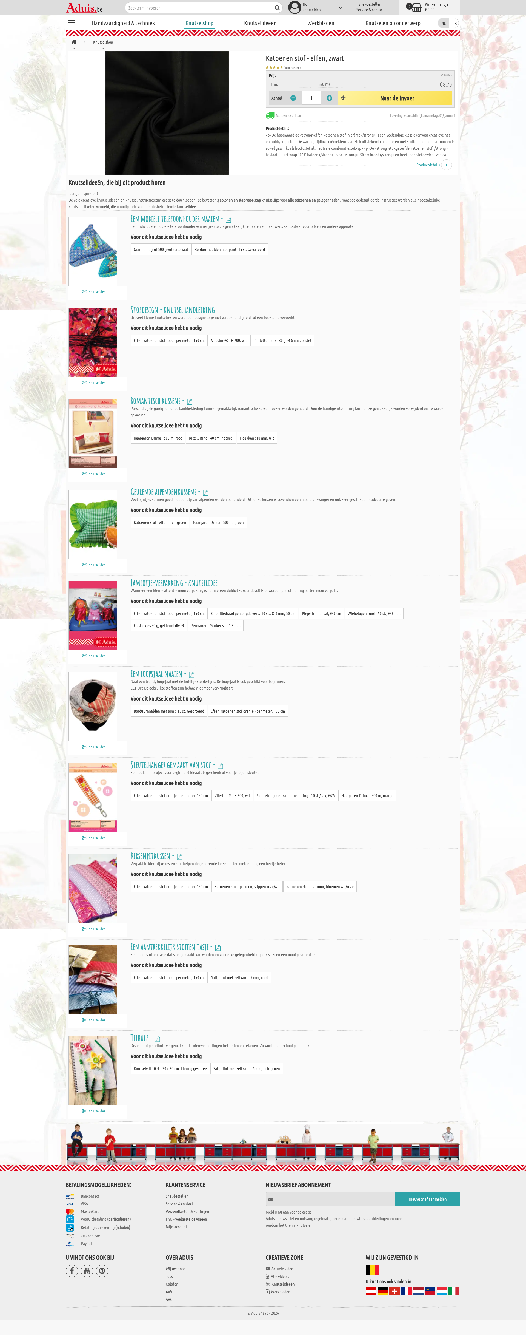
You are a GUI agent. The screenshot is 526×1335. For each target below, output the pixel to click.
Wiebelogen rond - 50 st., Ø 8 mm (374, 613)
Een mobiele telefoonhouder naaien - (177, 218)
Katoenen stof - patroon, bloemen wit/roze (320, 886)
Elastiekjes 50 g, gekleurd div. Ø (159, 625)
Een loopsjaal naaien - (159, 673)
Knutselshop (199, 22)
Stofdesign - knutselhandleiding (173, 309)
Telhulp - (142, 1037)
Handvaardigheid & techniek (123, 22)
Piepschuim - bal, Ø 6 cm (321, 613)
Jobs (169, 1276)
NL (443, 22)
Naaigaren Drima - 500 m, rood (158, 437)
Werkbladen (321, 22)
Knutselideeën (260, 22)
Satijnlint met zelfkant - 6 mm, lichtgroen (246, 1068)
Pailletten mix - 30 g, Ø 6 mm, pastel (282, 340)
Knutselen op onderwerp (393, 22)
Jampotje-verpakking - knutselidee (174, 582)
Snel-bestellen (370, 4)
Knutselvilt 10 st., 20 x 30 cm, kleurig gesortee (170, 1068)
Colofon (172, 1283)
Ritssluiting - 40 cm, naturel (211, 437)
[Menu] (71, 21)
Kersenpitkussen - (153, 855)
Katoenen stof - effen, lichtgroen (160, 522)
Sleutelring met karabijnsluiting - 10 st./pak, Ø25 (296, 795)
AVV (169, 1291)
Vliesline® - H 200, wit (229, 340)
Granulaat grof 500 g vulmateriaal (161, 249)
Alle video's (280, 1276)
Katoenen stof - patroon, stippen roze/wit (247, 886)
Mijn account (176, 1226)
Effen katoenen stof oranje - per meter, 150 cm (248, 710)
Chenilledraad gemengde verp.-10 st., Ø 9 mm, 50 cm (253, 613)
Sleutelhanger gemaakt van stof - (173, 764)
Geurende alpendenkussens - (166, 491)
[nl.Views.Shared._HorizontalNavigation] (74, 43)
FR (455, 22)
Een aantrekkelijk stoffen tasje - (172, 946)
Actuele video (282, 1268)
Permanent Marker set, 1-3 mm (216, 625)
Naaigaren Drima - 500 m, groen (218, 522)
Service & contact (370, 9)
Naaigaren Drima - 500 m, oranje (367, 795)
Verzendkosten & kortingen (187, 1211)
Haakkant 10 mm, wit (257, 437)
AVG (169, 1299)
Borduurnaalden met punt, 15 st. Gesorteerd (230, 249)
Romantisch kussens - (158, 400)
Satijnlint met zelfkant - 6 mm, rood (239, 977)
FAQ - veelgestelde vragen (186, 1218)
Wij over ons (175, 1268)
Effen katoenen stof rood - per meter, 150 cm (169, 340)
